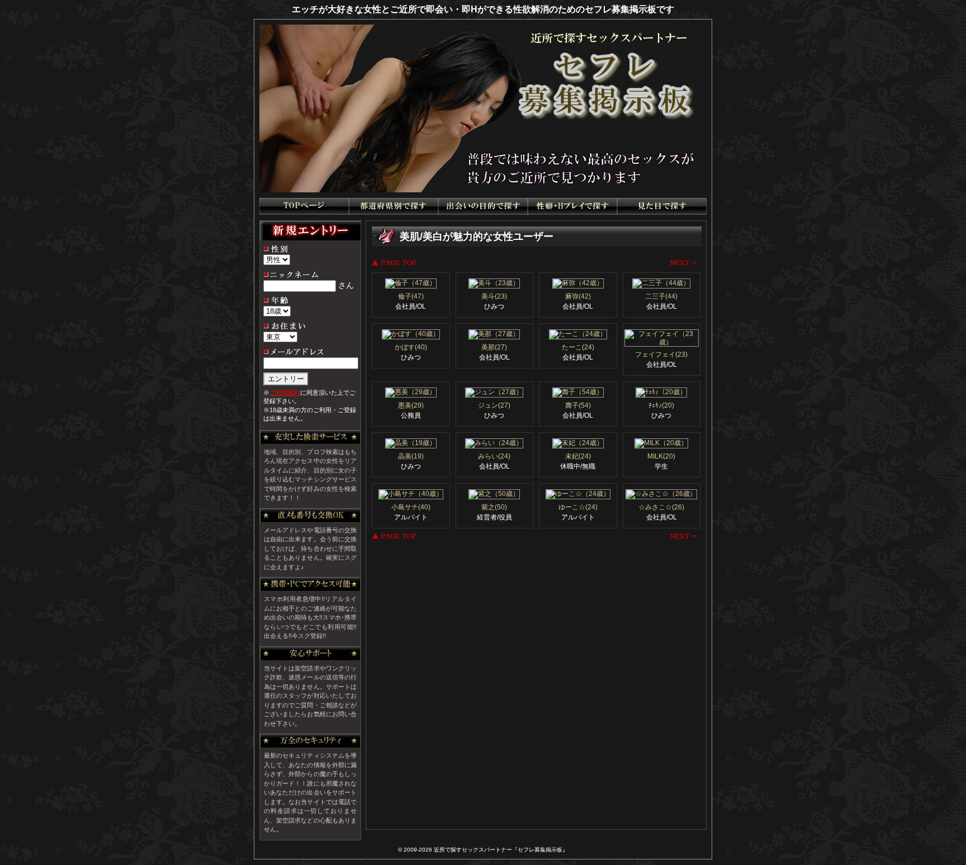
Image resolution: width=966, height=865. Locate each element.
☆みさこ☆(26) (661, 507)
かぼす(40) (411, 347)
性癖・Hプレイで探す (572, 206)
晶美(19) (411, 456)
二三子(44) (661, 296)
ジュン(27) (494, 405)
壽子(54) (578, 405)
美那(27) (494, 347)
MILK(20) (661, 456)
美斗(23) (494, 296)
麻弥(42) (578, 296)
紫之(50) (494, 507)
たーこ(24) (578, 347)
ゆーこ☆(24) (578, 507)
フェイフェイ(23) (661, 354)
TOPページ (304, 206)
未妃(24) (578, 456)
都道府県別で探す (393, 206)
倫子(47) (411, 296)
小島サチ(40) (410, 507)
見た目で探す (662, 206)
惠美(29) (411, 405)
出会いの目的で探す (483, 206)
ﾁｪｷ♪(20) (661, 405)
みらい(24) (494, 456)
